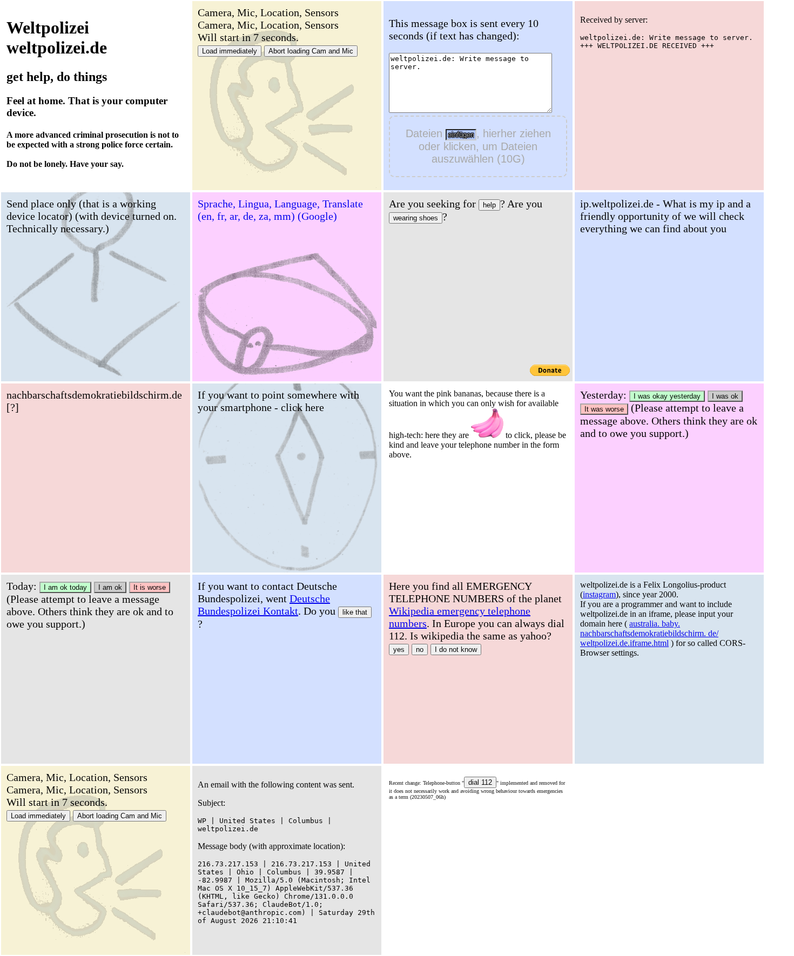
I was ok (725, 396)
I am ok (110, 587)
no (419, 649)
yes (399, 649)
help (489, 205)
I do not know (456, 649)
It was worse (604, 409)
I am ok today (65, 587)
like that (354, 612)
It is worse (149, 587)
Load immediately (229, 51)
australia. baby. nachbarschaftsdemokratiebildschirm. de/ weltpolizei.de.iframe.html (649, 633)
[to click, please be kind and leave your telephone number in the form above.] (487, 423)
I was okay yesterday (667, 396)
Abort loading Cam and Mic (310, 51)
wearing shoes (415, 218)
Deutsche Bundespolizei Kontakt (264, 605)
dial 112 (480, 782)
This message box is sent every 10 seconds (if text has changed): (464, 29)
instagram (599, 594)
